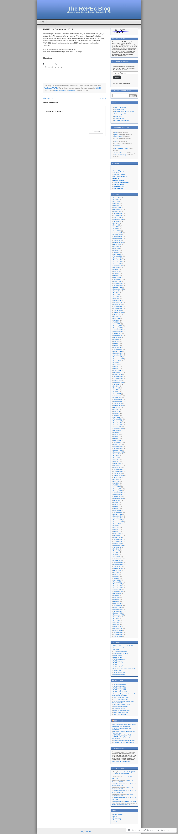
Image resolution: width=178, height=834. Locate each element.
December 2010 (118, 562)
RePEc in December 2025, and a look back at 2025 (123, 701)
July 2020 (116, 339)
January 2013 (117, 514)
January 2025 (117, 234)
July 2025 (116, 223)
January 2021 (117, 328)
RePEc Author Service (121, 148)
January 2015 (117, 467)
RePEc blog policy (119, 659)
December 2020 (118, 330)
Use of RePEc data (119, 672)
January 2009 (117, 607)
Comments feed (118, 820)
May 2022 (116, 297)
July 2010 (116, 572)
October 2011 (117, 543)
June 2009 (116, 597)
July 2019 (116, 363)
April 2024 (116, 252)
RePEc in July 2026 (119, 684)
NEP (115, 143)
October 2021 (117, 310)
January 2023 (117, 281)
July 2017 (116, 409)
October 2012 (117, 520)
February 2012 (118, 535)
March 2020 (117, 347)
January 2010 (117, 584)
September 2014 (118, 475)
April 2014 (116, 485)
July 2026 (116, 200)
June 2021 (116, 318)
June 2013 (116, 504)
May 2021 (116, 320)
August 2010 (117, 570)
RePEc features (118, 661)
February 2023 (118, 279)
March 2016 (117, 440)
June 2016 (116, 434)
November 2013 (118, 494)
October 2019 (117, 357)
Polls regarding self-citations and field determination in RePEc (124, 694)
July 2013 (116, 502)
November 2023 (118, 262)
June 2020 (116, 341)
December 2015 (118, 446)
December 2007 (118, 632)
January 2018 (117, 397)
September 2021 (118, 312)
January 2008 (117, 630)
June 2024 (116, 248)
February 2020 (118, 349)
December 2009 (118, 586)
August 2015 (117, 454)
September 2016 (118, 428)
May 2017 (116, 413)
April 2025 (116, 229)
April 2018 (116, 392)
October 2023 (117, 264)
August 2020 (117, 337)
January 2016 (117, 444)
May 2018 (116, 390)
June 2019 (116, 364)
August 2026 (117, 198)
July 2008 (116, 619)
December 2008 (118, 609)
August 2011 (117, 547)
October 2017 (117, 403)
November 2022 (118, 285)
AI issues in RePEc (119, 708)
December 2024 (118, 236)
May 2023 (116, 273)
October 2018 (117, 380)
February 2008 (118, 628)
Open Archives (117, 657)
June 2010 (116, 574)
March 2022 (117, 300)
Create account (118, 814)
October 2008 (117, 613)
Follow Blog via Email (121, 61)
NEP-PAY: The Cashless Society (123, 742)
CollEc (116, 134)
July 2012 (116, 525)
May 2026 (116, 203)
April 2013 (116, 508)
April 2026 (116, 205)
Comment (96, 131)
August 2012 (117, 524)
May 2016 (116, 436)
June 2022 (116, 295)
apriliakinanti (117, 801)
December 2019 (118, 353)
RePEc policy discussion (121, 663)
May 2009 (116, 599)
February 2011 (117, 558)
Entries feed (117, 818)
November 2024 (118, 238)
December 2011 (118, 539)
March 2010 (117, 580)
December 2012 (118, 516)
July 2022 (116, 293)
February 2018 (118, 395)
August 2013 (117, 500)
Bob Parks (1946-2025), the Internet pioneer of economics (123, 773)
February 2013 (118, 512)
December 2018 (118, 376)
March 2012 (117, 533)
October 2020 (117, 333)
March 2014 (117, 487)
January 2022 (117, 304)
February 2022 (118, 302)
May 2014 (116, 483)
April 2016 (116, 438)
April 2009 (116, 601)
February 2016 (118, 442)
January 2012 (117, 537)
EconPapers (118, 136)
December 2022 (118, 283)
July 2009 (116, 595)
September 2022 (118, 289)
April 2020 (116, 345)
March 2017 (117, 417)
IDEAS (116, 141)
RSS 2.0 (98, 88)
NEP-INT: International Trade (122, 735)
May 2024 (116, 250)
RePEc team (118, 116)
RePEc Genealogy (120, 154)
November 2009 (118, 588)
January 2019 (117, 374)
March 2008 (117, 626)
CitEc (116, 132)
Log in (115, 816)
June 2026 (116, 201)
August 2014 (117, 477)
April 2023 (116, 275)
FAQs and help (119, 109)
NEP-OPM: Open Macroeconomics (124, 740)
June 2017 (116, 411)
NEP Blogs (118, 721)
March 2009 (117, 603)
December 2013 (118, 492)
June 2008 (116, 621)
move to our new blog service (121, 761)
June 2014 (116, 481)
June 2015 (116, 458)
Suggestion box (119, 118)
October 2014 (117, 473)
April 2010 (116, 578)
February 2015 (118, 465)
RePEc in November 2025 (121, 704)
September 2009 (118, 591)
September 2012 (118, 522)
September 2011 (118, 545)
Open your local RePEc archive (124, 111)
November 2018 (118, 378)
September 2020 (118, 335)
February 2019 (118, 372)
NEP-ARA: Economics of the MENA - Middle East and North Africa (124, 725)
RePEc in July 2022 (129, 801)
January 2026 (117, 211)
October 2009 (117, 590)
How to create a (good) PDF (121, 804)
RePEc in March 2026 (120, 692)
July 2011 (116, 549)
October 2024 (117, 240)
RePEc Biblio (118, 153)
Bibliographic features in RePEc (123, 646)
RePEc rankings (118, 665)
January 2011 (117, 560)
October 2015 (117, 450)
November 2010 (118, 564)
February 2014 (118, 489)
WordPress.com (118, 822)
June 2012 (116, 527)
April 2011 (116, 555)
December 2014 (118, 469)
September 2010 (118, 568)
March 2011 (117, 557)
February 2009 (118, 605)
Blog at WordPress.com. (89, 832)
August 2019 (117, 361)
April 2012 (116, 531)
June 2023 (116, 271)
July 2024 (116, 246)
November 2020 (118, 331)
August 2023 (117, 267)
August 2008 (117, 617)
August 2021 (117, 314)
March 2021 (117, 324)
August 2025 (117, 221)
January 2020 (117, 351)
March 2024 (117, 254)
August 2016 (117, 430)
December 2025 (118, 213)
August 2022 (117, 291)
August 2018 (117, 384)
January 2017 (117, 421)
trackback (71, 90)
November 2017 (118, 401)
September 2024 (118, 242)
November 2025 (118, 215)
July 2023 (116, 269)
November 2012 (118, 518)
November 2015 (118, 448)
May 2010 (116, 576)
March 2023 (117, 277)
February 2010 (118, 582)
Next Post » (102, 98)
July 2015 (116, 456)
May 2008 (116, 622)
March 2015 (117, 463)
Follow (117, 77)
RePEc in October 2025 (120, 706)
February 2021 (118, 326)
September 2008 (118, 615)
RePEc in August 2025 (120, 712)
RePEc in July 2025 (119, 714)
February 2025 (118, 233)
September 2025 (118, 219)
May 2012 (116, 529)
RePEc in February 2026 (121, 697)
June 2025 (116, 225)
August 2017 (117, 407)
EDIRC (116, 138)
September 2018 (118, 382)
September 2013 (118, 498)
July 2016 (116, 432)
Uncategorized (117, 670)
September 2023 (118, 265)
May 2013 (116, 506)
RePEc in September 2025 (121, 710)
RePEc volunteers (119, 667)
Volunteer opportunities (121, 120)
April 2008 (116, 624)
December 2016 (118, 423)
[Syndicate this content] (113, 721)
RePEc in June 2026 (119, 686)
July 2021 (116, 316)
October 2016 (117, 427)
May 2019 (116, 366)
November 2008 (118, 611)
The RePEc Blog (89, 9)
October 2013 (117, 496)
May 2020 (116, 343)
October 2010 (117, 566)
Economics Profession (120, 651)
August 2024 (117, 244)
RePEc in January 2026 (120, 699)
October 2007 (117, 636)
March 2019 (117, 370)
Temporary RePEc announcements (124, 669)
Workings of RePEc (51, 88)
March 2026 (117, 207)
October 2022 (117, 287)
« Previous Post (48, 98)
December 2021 (118, 306)
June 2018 (116, 388)
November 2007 (118, 634)
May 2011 (116, 553)
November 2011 (118, 541)
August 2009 (117, 593)
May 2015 (116, 460)
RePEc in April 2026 (119, 690)
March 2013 (117, 510)
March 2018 (117, 394)
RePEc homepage (120, 107)
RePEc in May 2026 (119, 688)
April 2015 (116, 461)
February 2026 (118, 209)
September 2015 (118, 452)
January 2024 (117, 258)
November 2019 (118, 355)
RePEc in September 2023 (122, 781)
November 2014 (118, 471)
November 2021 (118, 308)
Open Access (117, 655)
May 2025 (116, 227)
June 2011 (116, 551)
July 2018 (116, 386)
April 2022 (116, 298)
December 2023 (118, 260)
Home (41, 22)
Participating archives (121, 114)
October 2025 (117, 217)
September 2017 (118, 405)
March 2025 (117, 231)
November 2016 (118, 425)
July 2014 (116, 479)
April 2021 (116, 322)
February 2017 (118, 419)
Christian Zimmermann (120, 784)
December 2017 (118, 399)
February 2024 (118, 256)
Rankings (117, 145)
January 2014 (117, 491)
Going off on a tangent (120, 653)
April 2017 (116, 415)
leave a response (60, 90)
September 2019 (118, 359)
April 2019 (116, 368)
